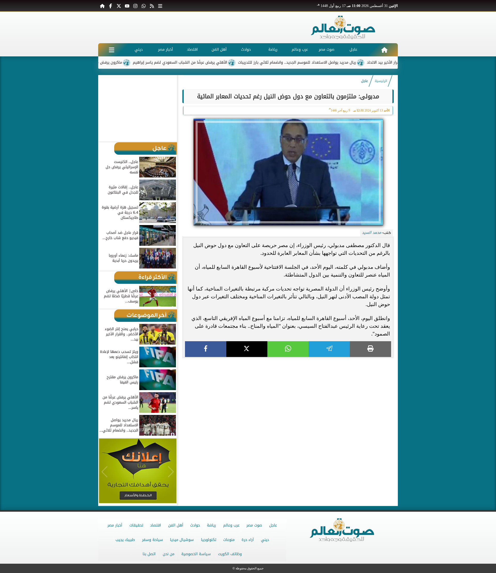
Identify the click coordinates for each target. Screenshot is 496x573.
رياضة (272, 49)
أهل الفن (219, 49)
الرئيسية (381, 81)
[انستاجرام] (135, 6)
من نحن (168, 553)
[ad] (288, 360)
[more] (160, 6)
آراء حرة (248, 539)
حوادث (246, 49)
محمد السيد (371, 232)
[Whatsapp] (144, 6)
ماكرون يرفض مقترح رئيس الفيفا (113, 62)
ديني (139, 49)
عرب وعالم (300, 49)
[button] (104, 108)
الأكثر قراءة (152, 277)
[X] (247, 349)
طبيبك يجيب (125, 539)
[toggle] (111, 49)
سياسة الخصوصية (196, 553)
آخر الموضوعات (147, 315)
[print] (370, 349)
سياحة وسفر (152, 539)
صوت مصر (326, 49)
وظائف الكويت (230, 553)
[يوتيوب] (127, 6)
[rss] (152, 6)
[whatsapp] (288, 349)
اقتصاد (192, 49)
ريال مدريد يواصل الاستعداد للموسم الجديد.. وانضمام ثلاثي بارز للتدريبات (315, 62)
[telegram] (329, 349)
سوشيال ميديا (182, 539)
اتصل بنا (149, 553)
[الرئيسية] (102, 6)
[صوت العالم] (343, 27)
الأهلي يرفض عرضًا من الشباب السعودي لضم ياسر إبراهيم (198, 62)
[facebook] (205, 349)
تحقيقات (136, 525)
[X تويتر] (119, 6)
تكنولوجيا (208, 539)
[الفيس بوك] (110, 6)
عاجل (353, 49)
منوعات (229, 539)
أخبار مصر (165, 49)
